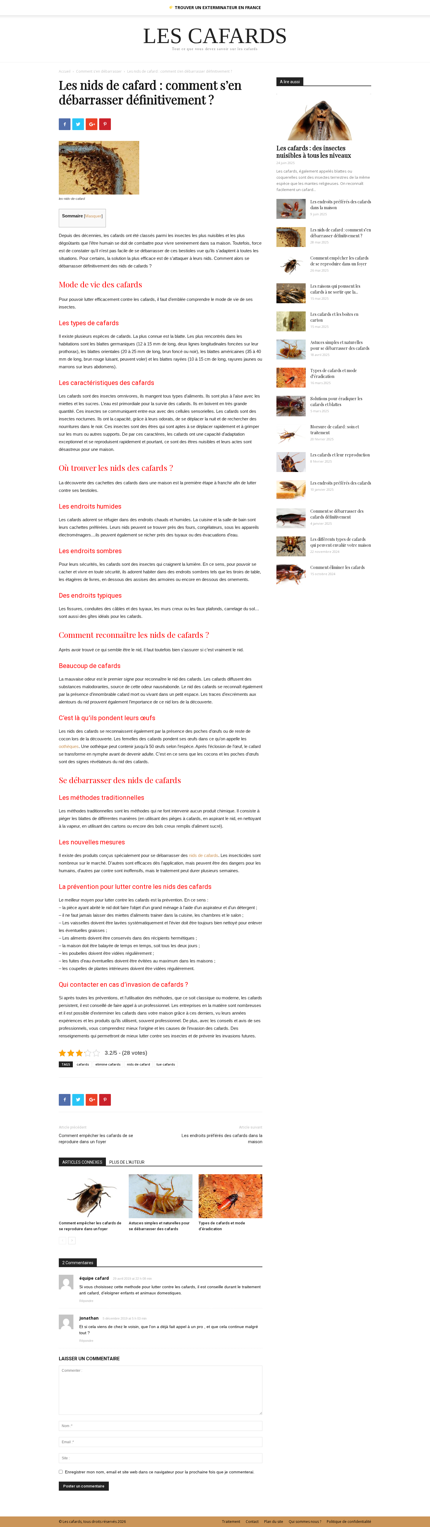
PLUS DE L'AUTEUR (127, 1162)
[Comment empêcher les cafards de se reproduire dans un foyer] (91, 1196)
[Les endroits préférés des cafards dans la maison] (291, 209)
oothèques (69, 746)
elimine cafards (108, 1064)
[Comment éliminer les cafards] (291, 575)
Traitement (231, 1521)
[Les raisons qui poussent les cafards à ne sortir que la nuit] (291, 293)
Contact (252, 1521)
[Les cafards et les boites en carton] (291, 321)
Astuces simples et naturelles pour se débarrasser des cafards (339, 345)
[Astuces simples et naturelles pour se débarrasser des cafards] (160, 1196)
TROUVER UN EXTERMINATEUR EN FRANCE (217, 7)
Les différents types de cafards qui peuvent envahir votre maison (340, 542)
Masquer (93, 216)
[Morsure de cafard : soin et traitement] (291, 434)
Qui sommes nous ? (305, 1521)
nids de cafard (138, 1064)
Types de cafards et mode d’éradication (333, 373)
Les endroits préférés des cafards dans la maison (222, 1138)
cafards (83, 1064)
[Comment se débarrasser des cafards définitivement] (291, 518)
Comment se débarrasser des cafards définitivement (337, 514)
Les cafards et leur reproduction (340, 455)
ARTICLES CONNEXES (82, 1162)
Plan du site (273, 1521)
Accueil (64, 71)
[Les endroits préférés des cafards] (291, 490)
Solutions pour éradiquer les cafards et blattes (336, 401)
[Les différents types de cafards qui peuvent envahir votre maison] (291, 546)
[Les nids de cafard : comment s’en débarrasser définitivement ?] (291, 237)
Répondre (86, 1301)
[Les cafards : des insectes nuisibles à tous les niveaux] (323, 117)
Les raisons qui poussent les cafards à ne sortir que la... (335, 289)
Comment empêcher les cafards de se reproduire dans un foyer (96, 1138)
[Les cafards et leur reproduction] (291, 462)
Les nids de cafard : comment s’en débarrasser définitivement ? (340, 232)
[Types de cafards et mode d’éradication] (230, 1196)
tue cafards (165, 1064)
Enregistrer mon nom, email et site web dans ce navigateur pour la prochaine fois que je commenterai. (159, 1472)
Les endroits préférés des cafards (340, 483)
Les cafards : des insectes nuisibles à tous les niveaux (313, 151)
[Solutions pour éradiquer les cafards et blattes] (291, 406)
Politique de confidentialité (349, 1521)
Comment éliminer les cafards (337, 567)
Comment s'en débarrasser (99, 71)
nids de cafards (203, 855)
